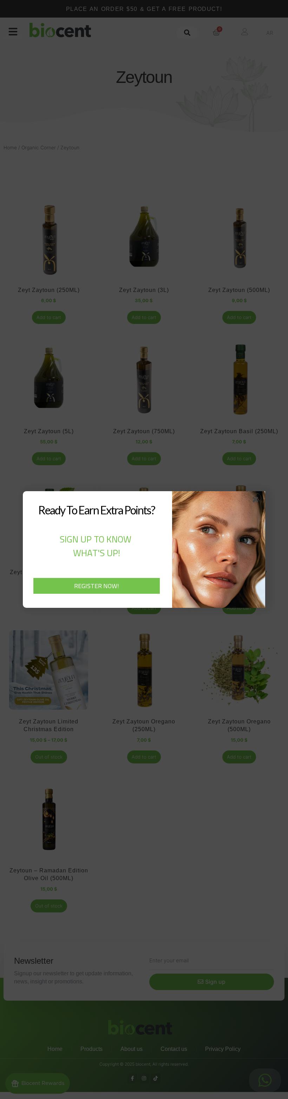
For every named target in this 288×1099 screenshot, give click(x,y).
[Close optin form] (257, 501)
